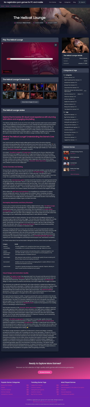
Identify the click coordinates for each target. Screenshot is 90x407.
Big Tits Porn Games (70, 117)
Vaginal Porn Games (70, 140)
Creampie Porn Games (71, 119)
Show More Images (29, 102)
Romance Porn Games (71, 132)
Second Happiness (66, 392)
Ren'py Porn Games (70, 106)
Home (2, 6)
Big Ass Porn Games (70, 114)
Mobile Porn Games (70, 101)
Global (80, 94)
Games (7, 6)
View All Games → (75, 174)
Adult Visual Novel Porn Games (73, 80)
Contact (55, 401)
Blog (74, 2)
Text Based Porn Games (71, 109)
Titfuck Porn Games (70, 137)
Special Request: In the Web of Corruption (72, 387)
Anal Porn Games (36, 392)
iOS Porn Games (69, 99)
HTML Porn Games (70, 96)
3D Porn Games (69, 77)
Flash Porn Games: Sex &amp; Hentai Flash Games (75, 90)
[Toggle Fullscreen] (55, 45)
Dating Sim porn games (71, 122)
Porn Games (52, 2)
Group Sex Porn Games (71, 124)
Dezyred (63, 390)
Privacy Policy (39, 401)
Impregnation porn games (72, 127)
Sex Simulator (69, 135)
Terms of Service (48, 401)
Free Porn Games (69, 94)
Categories (67, 2)
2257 (34, 401)
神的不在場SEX (65, 385)
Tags (60, 2)
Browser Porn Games (70, 85)
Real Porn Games (69, 104)
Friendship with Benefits (67, 394)
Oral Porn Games (69, 130)
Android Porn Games (70, 82)
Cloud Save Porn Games (71, 87)
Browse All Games (45, 372)
